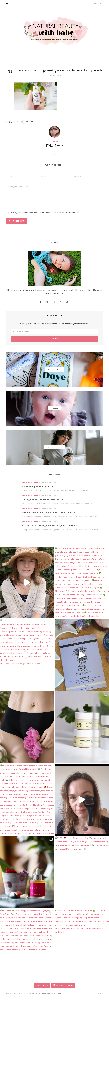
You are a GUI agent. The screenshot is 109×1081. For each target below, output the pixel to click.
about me (59, 293)
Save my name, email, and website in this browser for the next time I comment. (44, 213)
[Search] (92, 3)
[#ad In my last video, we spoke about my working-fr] (27, 655)
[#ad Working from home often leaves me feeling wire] (82, 655)
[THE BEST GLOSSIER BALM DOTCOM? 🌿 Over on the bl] (82, 945)
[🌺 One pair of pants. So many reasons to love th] (27, 727)
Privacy (34, 993)
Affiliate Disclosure (54, 993)
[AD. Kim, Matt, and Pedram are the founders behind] (27, 582)
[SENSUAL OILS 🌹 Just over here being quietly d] (27, 872)
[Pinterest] (4, 107)
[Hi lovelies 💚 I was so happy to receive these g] (27, 945)
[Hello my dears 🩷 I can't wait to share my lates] (82, 727)
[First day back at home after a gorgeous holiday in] (27, 800)
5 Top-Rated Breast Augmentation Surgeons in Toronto (49, 525)
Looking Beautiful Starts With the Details (42, 499)
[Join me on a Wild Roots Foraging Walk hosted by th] (82, 582)
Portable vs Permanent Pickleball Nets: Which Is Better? (49, 512)
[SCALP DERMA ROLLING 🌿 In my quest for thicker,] (82, 800)
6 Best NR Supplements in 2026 (37, 486)
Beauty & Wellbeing (31, 483)
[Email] (4, 114)
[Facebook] (4, 92)
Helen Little (54, 146)
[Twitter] (4, 99)
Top (101, 993)
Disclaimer (42, 993)
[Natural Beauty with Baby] (54, 31)
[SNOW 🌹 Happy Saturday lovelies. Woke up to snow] (82, 872)
